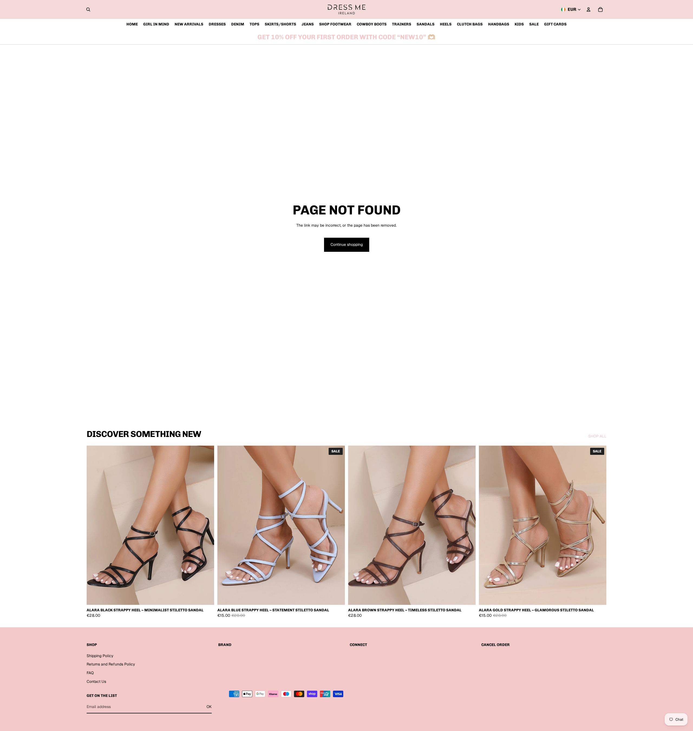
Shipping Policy (100, 655)
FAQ (90, 672)
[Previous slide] (95, 525)
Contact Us (96, 681)
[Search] (88, 9)
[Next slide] (206, 525)
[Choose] (206, 597)
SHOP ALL (597, 436)
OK (209, 706)
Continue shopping (347, 244)
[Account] (588, 9)
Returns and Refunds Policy (111, 664)
